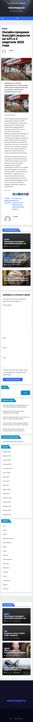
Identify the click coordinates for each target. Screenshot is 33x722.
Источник (7, 190)
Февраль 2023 (7, 498)
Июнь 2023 (6, 481)
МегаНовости (16, 7)
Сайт (4, 357)
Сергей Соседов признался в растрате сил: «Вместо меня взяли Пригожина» (16, 653)
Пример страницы (18, 718)
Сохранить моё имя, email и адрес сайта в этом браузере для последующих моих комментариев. (15, 372)
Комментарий (7, 305)
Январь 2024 (7, 451)
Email (5, 347)
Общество (6, 568)
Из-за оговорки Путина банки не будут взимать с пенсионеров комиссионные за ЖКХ (16, 281)
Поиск (4, 387)
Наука (5, 551)
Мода (4, 547)
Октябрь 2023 (7, 464)
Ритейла (5, 572)
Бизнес (5, 534)
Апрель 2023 (7, 489)
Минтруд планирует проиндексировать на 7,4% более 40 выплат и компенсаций (15, 244)
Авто (4, 526)
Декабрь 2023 (7, 456)
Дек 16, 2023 (9, 655)
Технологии (6, 580)
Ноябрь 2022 (7, 510)
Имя (4, 338)
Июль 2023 (6, 477)
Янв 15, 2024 (9, 621)
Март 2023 (6, 493)
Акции (5, 530)
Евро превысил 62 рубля (8, 201)
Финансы (4, 28)
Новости (5, 555)
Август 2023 (6, 472)
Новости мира (7, 559)
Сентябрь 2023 (7, 468)
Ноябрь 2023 (7, 460)
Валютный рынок (8, 538)
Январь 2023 (7, 502)
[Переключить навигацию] (17, 18)
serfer (11, 50)
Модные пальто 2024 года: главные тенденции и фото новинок (14, 636)
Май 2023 (6, 485)
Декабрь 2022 (7, 506)
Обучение (6, 563)
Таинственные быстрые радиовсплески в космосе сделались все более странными (16, 671)
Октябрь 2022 (7, 514)
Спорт (5, 576)
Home (10, 718)
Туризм (5, 584)
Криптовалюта (7, 542)
